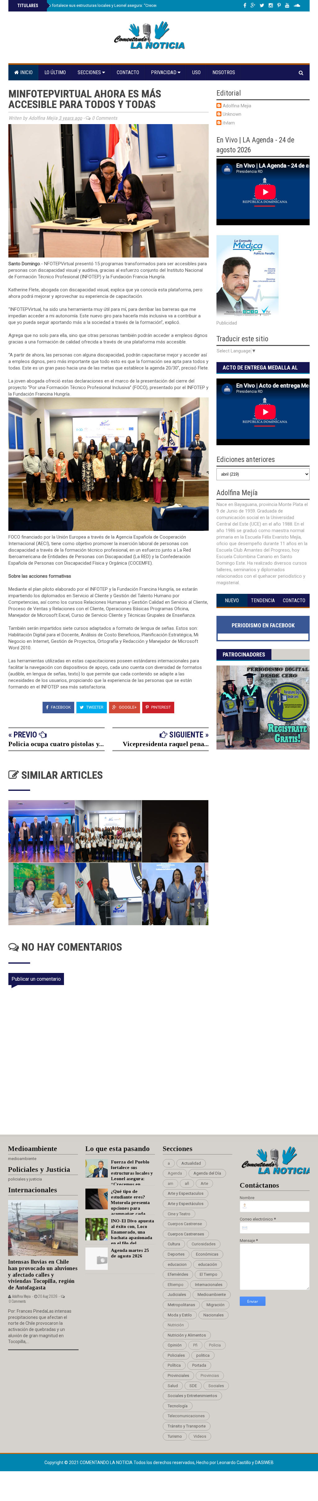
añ (187, 1183)
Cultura (174, 1244)
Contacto (128, 72)
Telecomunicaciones (186, 1416)
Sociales (216, 1385)
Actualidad (191, 1163)
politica (203, 1355)
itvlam (229, 123)
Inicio (26, 72)
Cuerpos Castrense (185, 1223)
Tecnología (178, 1406)
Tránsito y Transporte (187, 1426)
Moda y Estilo (180, 1315)
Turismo (175, 1436)
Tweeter (94, 707)
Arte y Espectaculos (185, 1193)
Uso (196, 72)
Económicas (207, 1254)
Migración (216, 1304)
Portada (199, 1365)
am (170, 1183)
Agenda (175, 1173)
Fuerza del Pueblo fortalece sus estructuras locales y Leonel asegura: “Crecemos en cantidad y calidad (109, 5)
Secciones (90, 72)
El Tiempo (208, 1274)
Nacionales (213, 1315)
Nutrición (176, 1325)
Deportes (176, 1254)
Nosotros (223, 72)
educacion (177, 1264)
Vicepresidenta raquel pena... (166, 744)
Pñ (195, 1345)
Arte (204, 1183)
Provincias (210, 1375)
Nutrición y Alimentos (187, 1335)
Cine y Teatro (179, 1214)
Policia (215, 1345)
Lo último (55, 72)
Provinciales (178, 1375)
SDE (193, 1385)
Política (174, 1365)
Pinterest (160, 707)
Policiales (176, 1355)
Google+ (127, 707)
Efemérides (178, 1274)
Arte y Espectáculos (185, 1203)
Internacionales (208, 1284)
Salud (173, 1385)
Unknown (232, 114)
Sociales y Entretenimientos (192, 1395)
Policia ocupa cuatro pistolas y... (56, 744)
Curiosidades (204, 1244)
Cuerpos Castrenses (186, 1234)
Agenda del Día (207, 1173)
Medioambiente (212, 1294)
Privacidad (164, 72)
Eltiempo (176, 1284)
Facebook (60, 707)
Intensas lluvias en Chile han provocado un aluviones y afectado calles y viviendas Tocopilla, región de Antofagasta (43, 1275)
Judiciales (177, 1294)
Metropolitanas (181, 1304)
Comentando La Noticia (107, 1462)
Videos (199, 1436)
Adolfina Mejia (237, 106)
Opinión (175, 1345)
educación (207, 1264)
